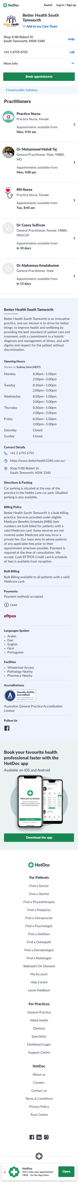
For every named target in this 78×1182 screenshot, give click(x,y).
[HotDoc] (11, 5)
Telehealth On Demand (39, 966)
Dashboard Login (39, 1044)
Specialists (39, 1036)
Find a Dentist (39, 894)
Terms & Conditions (39, 1098)
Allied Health (39, 1020)
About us (39, 1074)
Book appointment (39, 76)
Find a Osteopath (39, 942)
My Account (39, 974)
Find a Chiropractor (39, 918)
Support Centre (39, 1052)
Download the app (39, 837)
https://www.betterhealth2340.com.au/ (37, 460)
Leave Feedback (39, 990)
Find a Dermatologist (39, 950)
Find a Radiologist (39, 958)
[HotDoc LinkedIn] (39, 1137)
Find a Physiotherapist (39, 902)
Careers (39, 1082)
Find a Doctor (39, 886)
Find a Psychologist (39, 926)
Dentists (39, 1028)
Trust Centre (39, 1114)
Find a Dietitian (39, 934)
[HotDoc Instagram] (46, 1137)
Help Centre (39, 982)
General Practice (39, 1012)
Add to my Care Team (41, 26)
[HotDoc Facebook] (31, 1137)
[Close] (4, 1172)
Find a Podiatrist (39, 910)
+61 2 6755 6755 (22, 453)
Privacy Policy (39, 1106)
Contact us (39, 1090)
